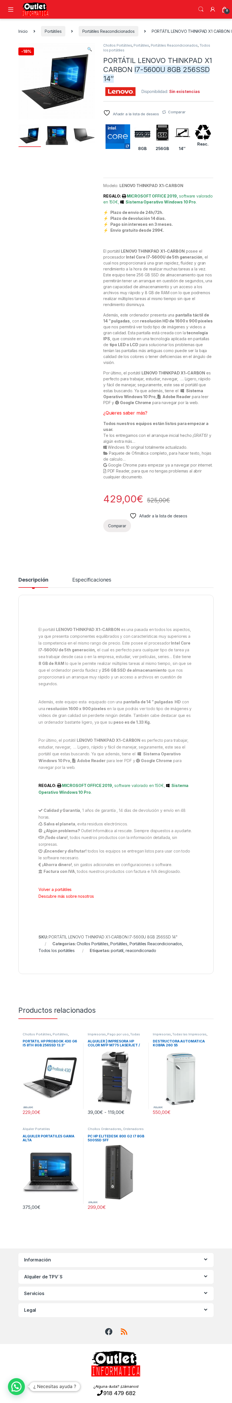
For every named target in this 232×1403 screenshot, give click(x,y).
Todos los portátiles (56, 950)
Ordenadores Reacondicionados (116, 1130)
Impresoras (97, 1034)
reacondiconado (141, 950)
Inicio (23, 31)
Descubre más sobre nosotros (66, 896)
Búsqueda (201, 9)
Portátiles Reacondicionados (108, 31)
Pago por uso (117, 1034)
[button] (89, 49)
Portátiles (53, 31)
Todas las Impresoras (189, 1034)
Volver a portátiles (55, 889)
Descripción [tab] (33, 580)
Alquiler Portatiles (36, 1129)
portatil (117, 950)
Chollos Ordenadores (104, 1129)
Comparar (177, 112)
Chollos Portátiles (117, 45)
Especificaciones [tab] (91, 580)
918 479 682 (119, 1393)
